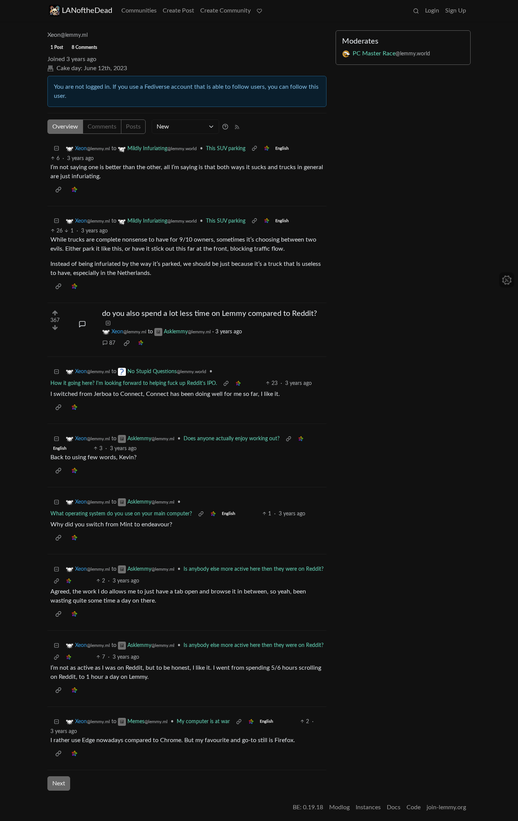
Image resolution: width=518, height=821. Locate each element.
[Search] (416, 10)
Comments (102, 127)
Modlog (339, 807)
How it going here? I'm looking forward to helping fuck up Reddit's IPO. (133, 383)
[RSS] (237, 127)
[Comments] (82, 324)
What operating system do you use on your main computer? (121, 513)
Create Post (178, 11)
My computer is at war (203, 721)
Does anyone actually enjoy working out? (231, 438)
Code (414, 807)
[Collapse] (56, 149)
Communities (139, 11)
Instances (368, 807)
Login (432, 11)
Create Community (225, 11)
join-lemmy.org (446, 807)
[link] (267, 149)
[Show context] (254, 149)
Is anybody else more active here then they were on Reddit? (253, 569)
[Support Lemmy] (259, 10)
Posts (133, 127)
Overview (65, 127)
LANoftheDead (87, 10)
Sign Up (455, 11)
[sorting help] (225, 127)
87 (112, 343)
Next (58, 783)
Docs (393, 807)
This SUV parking (225, 148)
